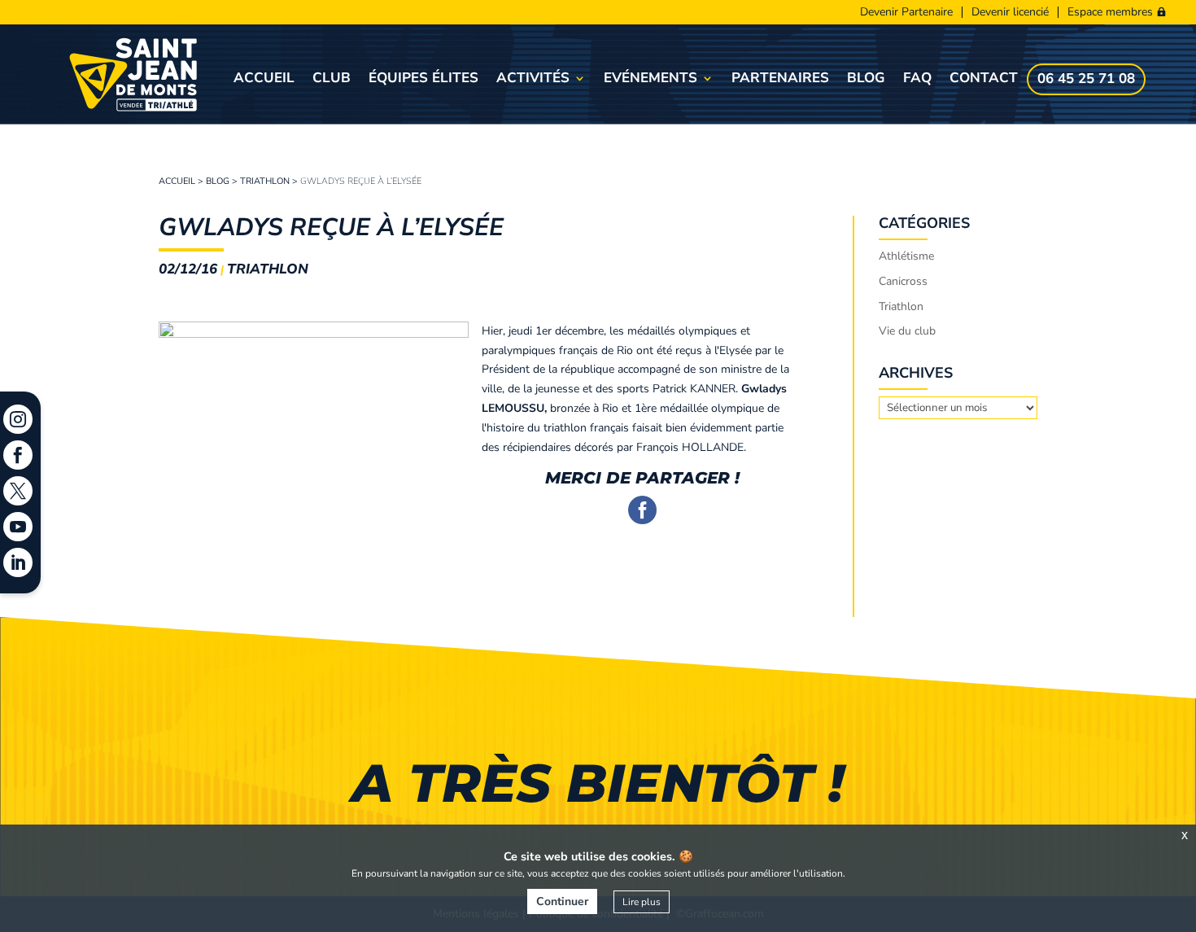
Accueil (264, 79)
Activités (533, 79)
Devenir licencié (1010, 12)
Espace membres (1110, 12)
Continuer (562, 901)
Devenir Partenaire (906, 12)
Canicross (903, 281)
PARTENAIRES (780, 79)
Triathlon (265, 181)
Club (331, 79)
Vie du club (907, 331)
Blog (866, 79)
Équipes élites (423, 79)
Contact (983, 79)
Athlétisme (906, 256)
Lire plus (641, 901)
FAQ (917, 79)
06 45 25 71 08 (1086, 80)
